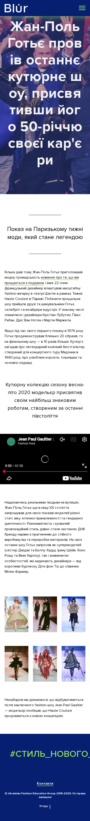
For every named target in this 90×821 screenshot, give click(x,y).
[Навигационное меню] (82, 8)
